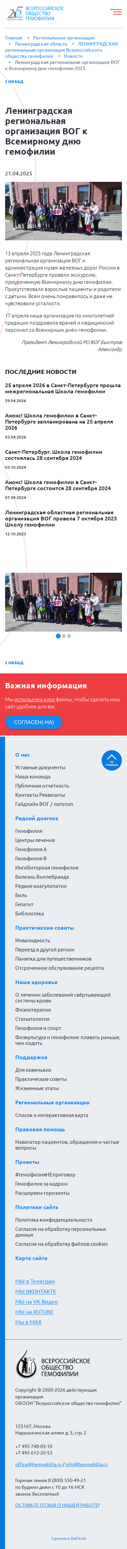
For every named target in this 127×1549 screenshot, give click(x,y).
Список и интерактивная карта (51, 1115)
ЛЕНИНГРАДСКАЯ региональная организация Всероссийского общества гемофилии (61, 50)
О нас (22, 755)
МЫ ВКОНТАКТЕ (35, 1291)
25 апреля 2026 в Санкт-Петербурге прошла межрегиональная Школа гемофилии (63, 388)
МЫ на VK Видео (36, 1301)
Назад (15, 81)
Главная (13, 37)
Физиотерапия (33, 1010)
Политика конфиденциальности (53, 1220)
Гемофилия (28, 831)
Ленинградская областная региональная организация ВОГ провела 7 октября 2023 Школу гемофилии (61, 518)
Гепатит (24, 904)
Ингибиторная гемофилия (46, 868)
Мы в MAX (28, 1322)
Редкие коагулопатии (41, 886)
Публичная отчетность (42, 786)
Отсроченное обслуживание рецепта (59, 968)
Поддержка (31, 1057)
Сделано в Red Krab (68, 1538)
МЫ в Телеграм (35, 1281)
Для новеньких (33, 1070)
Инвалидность (32, 940)
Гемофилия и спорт (38, 1028)
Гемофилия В (31, 858)
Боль (21, 895)
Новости (73, 56)
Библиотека (29, 913)
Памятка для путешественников (53, 959)
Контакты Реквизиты (40, 795)
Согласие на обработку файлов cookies (61, 1244)
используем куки (35, 699)
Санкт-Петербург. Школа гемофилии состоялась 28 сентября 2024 (53, 455)
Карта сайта (31, 1258)
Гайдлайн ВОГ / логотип (44, 804)
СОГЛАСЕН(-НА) (34, 722)
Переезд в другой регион (45, 949)
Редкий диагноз (36, 818)
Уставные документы (40, 767)
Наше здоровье (36, 982)
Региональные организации (64, 37)
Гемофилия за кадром (41, 1184)
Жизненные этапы (37, 1088)
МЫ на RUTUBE (34, 1312)
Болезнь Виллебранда (42, 877)
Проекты (27, 1162)
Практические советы (44, 928)
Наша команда (32, 776)
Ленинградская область (41, 44)
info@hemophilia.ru (86, 1464)
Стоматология (32, 1019)
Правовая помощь (40, 1129)
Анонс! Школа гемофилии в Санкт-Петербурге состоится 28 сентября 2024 (58, 485)
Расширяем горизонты (42, 1193)
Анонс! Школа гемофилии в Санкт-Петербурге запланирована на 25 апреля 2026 (59, 421)
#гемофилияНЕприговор (45, 1174)
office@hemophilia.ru (38, 1464)
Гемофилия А (31, 849)
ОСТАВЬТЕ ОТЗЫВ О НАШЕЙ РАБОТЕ (56, 1505)
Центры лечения (35, 840)
